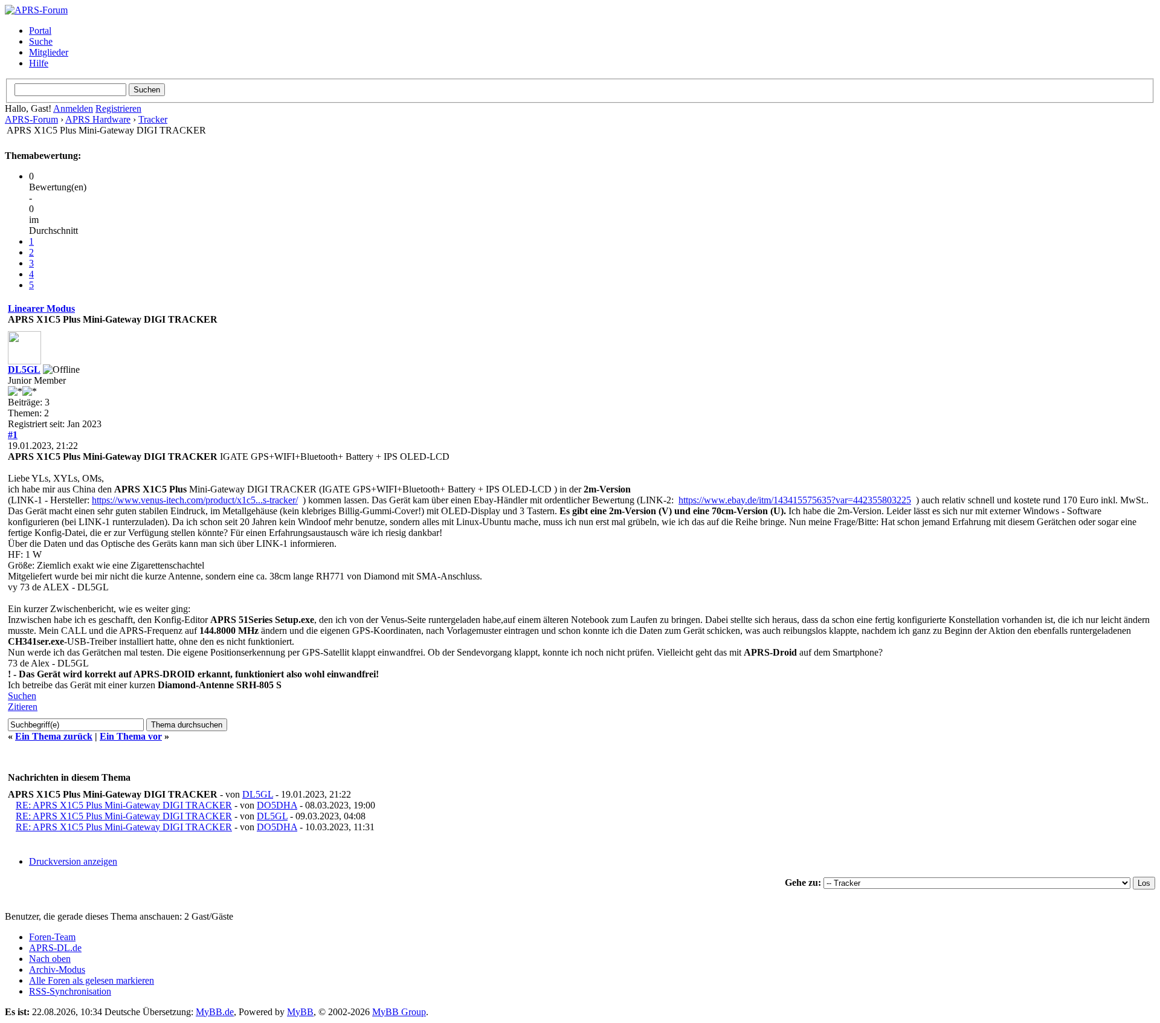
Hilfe (38, 63)
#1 (13, 435)
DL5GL (24, 369)
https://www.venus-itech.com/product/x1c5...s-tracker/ (195, 500)
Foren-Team (52, 937)
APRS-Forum (31, 119)
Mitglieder (48, 52)
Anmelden (73, 108)
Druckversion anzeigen (73, 861)
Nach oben (50, 959)
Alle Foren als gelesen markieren (91, 980)
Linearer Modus (41, 308)
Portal (40, 30)
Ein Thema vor (131, 736)
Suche (41, 41)
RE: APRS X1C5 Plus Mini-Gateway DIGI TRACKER (124, 805)
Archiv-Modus (57, 969)
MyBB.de (215, 1012)
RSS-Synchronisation (70, 991)
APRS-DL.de (55, 948)
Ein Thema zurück (53, 736)
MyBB (300, 1012)
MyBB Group (399, 1012)
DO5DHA (277, 805)
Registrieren (118, 108)
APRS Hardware (97, 119)
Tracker (152, 119)
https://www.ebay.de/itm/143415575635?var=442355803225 (794, 500)
